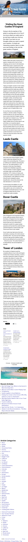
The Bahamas (5, 391)
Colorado (4, 469)
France (3, 479)
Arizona (4, 449)
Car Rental (4, 462)
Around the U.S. (6, 451)
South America (6, 504)
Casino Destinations (7, 465)
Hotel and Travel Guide (8, 512)
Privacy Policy (15, 541)
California (4, 458)
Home (1, 541)
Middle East (5, 490)
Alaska (3, 446)
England (14, 363)
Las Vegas (4, 486)
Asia (3, 453)
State (3, 519)
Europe (8, 363)
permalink (15, 364)
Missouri (4, 492)
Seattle (3, 500)
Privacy (23, 539)
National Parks (6, 493)
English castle (19, 363)
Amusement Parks (7, 448)
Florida (3, 478)
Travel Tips (5, 507)
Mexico (4, 488)
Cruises (4, 471)
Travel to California (7, 402)
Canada (4, 460)
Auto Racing (5, 455)
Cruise (3, 517)
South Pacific (5, 506)
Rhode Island (6, 533)
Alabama (5, 521)
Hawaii (3, 485)
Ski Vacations (5, 502)
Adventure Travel (6, 515)
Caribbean (4, 464)
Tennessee (6, 535)
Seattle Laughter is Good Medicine (11, 393)
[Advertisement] (14, 427)
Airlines (4, 444)
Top (21, 541)
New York (4, 497)
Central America (6, 467)
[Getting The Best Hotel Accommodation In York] (8, 338)
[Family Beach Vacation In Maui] (8, 353)
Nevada (4, 495)
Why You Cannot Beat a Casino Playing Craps (14, 389)
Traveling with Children (8, 509)
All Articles (7, 541)
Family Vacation (6, 476)
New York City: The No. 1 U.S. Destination (13, 407)
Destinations (5, 472)
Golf (3, 483)
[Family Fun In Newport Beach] (18, 336)
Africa (3, 442)
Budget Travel (5, 457)
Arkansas (5, 524)
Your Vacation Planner (8, 514)
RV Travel (4, 499)
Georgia (4, 481)
